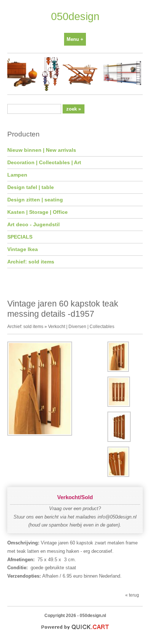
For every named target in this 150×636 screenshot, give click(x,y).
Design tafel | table (30, 187)
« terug (132, 595)
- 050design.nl (91, 615)
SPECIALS (19, 237)
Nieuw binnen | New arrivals (41, 150)
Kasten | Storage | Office (37, 212)
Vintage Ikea (22, 249)
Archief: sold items (30, 262)
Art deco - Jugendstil (33, 224)
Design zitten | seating (35, 200)
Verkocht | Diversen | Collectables (81, 326)
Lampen (17, 175)
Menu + (75, 39)
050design (75, 16)
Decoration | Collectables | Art (44, 162)
